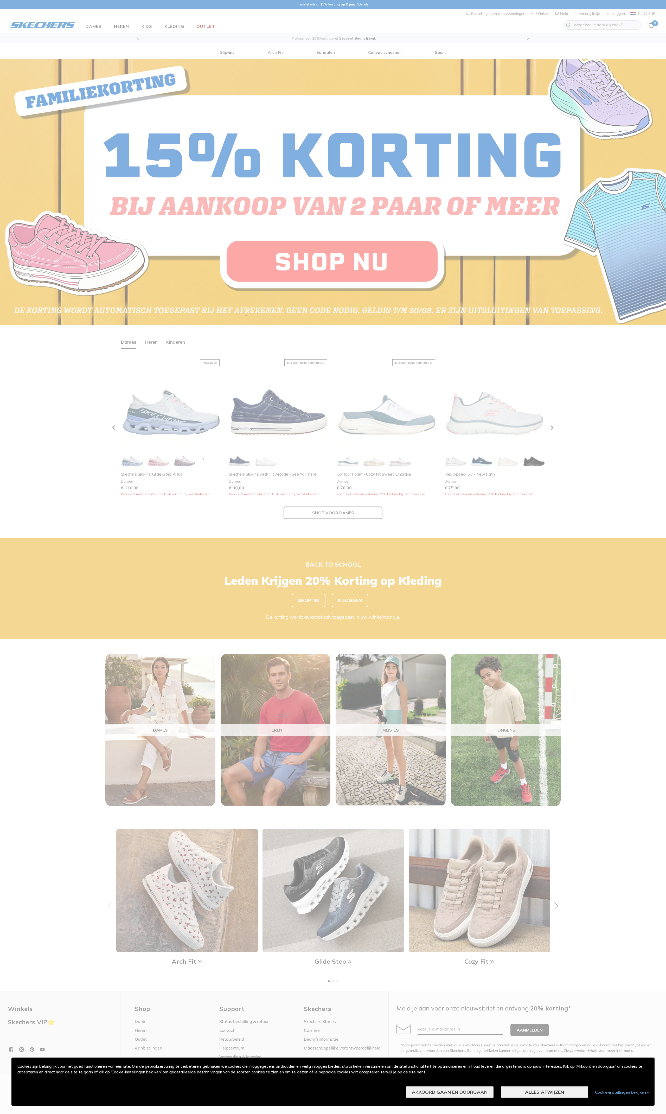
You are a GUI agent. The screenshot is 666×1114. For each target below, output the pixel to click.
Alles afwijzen (544, 1092)
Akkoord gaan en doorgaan (450, 1092)
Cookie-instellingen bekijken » (622, 1092)
